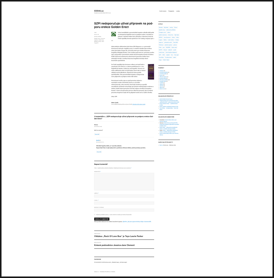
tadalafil (168, 55)
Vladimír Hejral (166, 59)
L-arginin (160, 39)
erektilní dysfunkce (163, 35)
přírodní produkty (97, 36)
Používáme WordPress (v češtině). (107, 271)
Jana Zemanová (167, 37)
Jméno (96, 193)
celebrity (161, 70)
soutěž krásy (161, 52)
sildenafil (170, 49)
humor (161, 75)
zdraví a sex (162, 88)
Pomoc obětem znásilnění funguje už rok (169, 106)
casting (171, 27)
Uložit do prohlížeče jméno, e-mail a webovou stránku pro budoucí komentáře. (114, 214)
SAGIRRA (168, 47)
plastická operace (168, 45)
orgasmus (161, 42)
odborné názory (163, 76)
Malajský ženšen (97, 41)
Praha (160, 47)
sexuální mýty (163, 81)
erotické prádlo (163, 73)
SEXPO (160, 49)
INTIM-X (160, 37)
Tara (172, 55)
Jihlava (173, 37)
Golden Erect (101, 40)
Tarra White (161, 57)
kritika (177, 37)
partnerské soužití (168, 42)
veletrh (174, 57)
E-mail (96, 200)
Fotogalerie (171, 11)
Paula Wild (175, 42)
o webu (178, 11)
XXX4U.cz (99, 10)
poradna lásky (163, 78)
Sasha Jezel (174, 47)
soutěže (161, 82)
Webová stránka (99, 207)
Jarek (95, 32)
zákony (161, 87)
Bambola (161, 27)
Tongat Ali (96, 43)
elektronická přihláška (170, 29)
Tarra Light (176, 55)
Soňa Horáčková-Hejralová (171, 52)
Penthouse (161, 45)
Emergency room (162, 32)
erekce (168, 32)
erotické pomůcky (164, 72)
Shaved (165, 49)
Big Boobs (166, 27)
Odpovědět (97, 134)
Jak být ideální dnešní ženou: (166, 99)
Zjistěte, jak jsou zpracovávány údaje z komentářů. (137, 221)
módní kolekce (171, 39)
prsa (164, 47)
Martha (165, 39)
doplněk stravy (97, 38)
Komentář (97, 171)
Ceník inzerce (162, 11)
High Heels (176, 35)
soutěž (174, 49)
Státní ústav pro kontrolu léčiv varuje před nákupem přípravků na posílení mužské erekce (169, 124)
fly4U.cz (161, 145)
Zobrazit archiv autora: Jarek (138, 104)
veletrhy (161, 85)
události (161, 84)
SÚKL (163, 55)
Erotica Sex (170, 35)
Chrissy (175, 27)
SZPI (103, 41)
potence (175, 45)
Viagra (160, 59)
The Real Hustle (168, 57)
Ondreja (177, 39)
